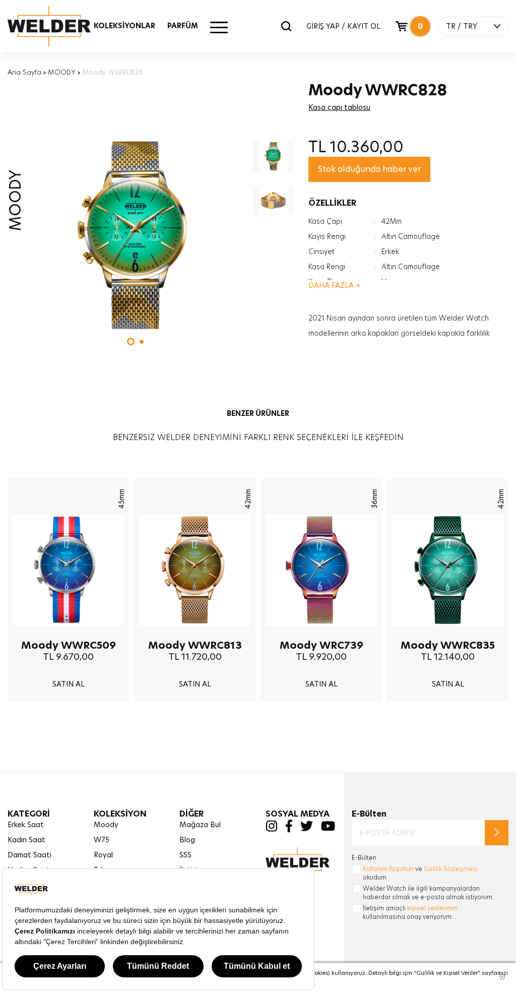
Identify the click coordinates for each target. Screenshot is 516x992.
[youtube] (328, 828)
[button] (131, 341)
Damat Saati (29, 855)
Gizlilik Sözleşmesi (451, 868)
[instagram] (271, 829)
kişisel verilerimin (432, 908)
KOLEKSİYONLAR (124, 26)
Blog (187, 840)
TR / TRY (461, 26)
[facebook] (288, 830)
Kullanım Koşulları (388, 868)
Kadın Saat (26, 840)
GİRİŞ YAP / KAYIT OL (343, 26)
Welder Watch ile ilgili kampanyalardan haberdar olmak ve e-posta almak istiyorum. (428, 892)
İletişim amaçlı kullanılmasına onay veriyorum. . (410, 912)
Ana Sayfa (24, 72)
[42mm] (194, 633)
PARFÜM (182, 26)
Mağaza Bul (200, 825)
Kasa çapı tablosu (339, 107)
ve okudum (420, 873)
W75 (101, 840)
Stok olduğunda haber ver (369, 169)
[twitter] (306, 828)
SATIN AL (68, 684)
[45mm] (68, 633)
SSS (185, 855)
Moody (106, 825)
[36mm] (321, 633)
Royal (103, 855)
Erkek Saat (26, 825)
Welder (59, 26)
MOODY (62, 72)
